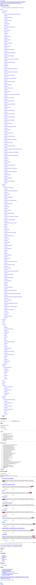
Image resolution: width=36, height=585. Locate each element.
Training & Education (7, 174)
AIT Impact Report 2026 (7, 367)
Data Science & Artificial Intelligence (9, 62)
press (3, 558)
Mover (3, 490)
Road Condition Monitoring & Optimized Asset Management (13, 296)
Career (3, 560)
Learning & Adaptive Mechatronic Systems (10, 261)
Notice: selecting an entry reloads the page (22, 542)
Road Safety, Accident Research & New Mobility (11, 152)
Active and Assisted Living (8, 17)
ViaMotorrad (4, 496)
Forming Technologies (7, 91)
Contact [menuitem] (3, 383)
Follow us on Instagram (12, 7)
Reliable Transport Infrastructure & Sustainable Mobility (12, 293)
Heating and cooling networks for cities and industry (12, 94)
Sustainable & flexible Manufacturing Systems (11, 303)
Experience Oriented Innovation (9, 235)
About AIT (4, 555)
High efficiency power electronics (9, 97)
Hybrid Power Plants (7, 107)
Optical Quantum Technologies (8, 277)
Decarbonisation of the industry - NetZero (10, 222)
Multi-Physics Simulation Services (8, 484)
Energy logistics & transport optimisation (10, 78)
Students (5, 335)
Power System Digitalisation (8, 142)
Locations (1, 584)
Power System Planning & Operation (9, 145)
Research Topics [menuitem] (4, 10)
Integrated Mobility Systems (8, 123)
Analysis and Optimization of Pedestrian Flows (11, 190)
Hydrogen (5, 251)
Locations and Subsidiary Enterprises (9, 399)
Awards (5, 357)
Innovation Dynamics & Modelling (9, 110)
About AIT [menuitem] (4, 396)
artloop (5, 412)
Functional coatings (7, 242)
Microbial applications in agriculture (9, 264)
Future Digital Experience (8, 245)
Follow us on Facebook (19, 7)
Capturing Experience (7, 39)
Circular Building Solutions (8, 203)
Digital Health (6, 65)
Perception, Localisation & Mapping (9, 136)
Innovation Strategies (7, 258)
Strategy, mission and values (8, 402)
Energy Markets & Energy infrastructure (10, 232)
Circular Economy (7, 206)
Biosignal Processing (7, 36)
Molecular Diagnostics (7, 267)
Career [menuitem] (3, 322)
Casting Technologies (7, 46)
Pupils (5, 338)
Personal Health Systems (7, 280)
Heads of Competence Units (8, 386)
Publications (4, 557)
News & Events (4, 559)
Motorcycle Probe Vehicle (7, 502)
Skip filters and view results (4, 425)
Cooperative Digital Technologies (9, 55)
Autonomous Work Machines (8, 197)
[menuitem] (19, 12)
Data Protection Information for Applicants (8, 571)
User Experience (6, 312)
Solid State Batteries (7, 161)
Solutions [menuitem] (3, 184)
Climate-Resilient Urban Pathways (9, 49)
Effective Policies (6, 229)
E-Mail (1, 583)
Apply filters (2, 469)
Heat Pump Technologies (8, 248)
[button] (1, 4)
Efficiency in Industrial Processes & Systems (10, 68)
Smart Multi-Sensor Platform (8, 478)
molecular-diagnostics (7, 129)
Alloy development (7, 23)
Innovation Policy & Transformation (9, 113)
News (5, 373)
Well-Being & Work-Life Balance (9, 351)
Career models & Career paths (8, 328)
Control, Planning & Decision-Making (9, 52)
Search (1, 421)
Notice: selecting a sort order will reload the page (10, 475)
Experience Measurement (8, 84)
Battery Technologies (7, 30)
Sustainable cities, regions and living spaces (10, 306)
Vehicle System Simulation (8, 177)
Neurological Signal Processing (8, 274)
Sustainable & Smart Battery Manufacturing (10, 168)
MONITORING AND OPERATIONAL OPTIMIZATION (13, 528)
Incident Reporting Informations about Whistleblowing (10, 573)
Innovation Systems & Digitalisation (9, 116)
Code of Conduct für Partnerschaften (7, 574)
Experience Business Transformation (9, 81)
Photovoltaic (6, 283)
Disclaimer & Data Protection (6, 570)
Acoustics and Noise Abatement (9, 187)
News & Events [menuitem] (4, 364)
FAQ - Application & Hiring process (9, 341)
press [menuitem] (3, 380)
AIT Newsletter (6, 370)
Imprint (1, 551)
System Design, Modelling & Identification (10, 171)
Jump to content (2, 0)
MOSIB (3, 522)
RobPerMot (4, 516)
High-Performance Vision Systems (9, 100)
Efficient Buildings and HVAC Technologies (10, 71)
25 (33, 542)
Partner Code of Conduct (6, 575)
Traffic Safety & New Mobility (8, 309)
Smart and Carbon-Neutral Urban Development (11, 155)
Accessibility (4, 572)
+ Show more (4, 440)
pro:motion (4, 509)
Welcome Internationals (7, 348)
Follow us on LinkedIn (5, 7)
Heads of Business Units (7, 389)
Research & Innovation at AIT (8, 409)
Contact (3, 561)
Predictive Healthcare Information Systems (10, 290)
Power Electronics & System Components (10, 139)
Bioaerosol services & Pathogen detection (10, 200)
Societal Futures (6, 158)
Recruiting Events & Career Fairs (9, 354)
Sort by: (1, 475)
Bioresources (6, 33)
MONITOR (4, 534)
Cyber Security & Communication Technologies (11, 216)
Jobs (4, 325)
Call (1, 582)
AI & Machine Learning (7, 20)
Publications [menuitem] (4, 319)
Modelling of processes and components (10, 126)
